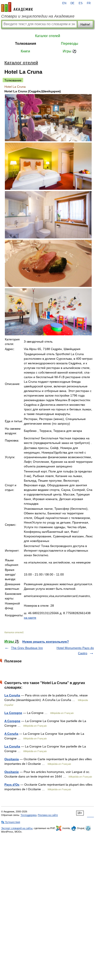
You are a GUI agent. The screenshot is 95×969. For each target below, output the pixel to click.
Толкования (25, 43)
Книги (25, 51)
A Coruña (11, 733)
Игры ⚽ (70, 51)
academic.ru (17, 7)
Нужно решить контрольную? (45, 641)
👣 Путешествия (10, 822)
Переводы (69, 43)
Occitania (11, 759)
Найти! (85, 24)
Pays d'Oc (11, 784)
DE (72, 3)
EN (64, 3)
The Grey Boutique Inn (27, 648)
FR (89, 3)
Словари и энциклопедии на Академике (37, 16)
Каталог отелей (47, 36)
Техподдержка (28, 815)
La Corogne (13, 713)
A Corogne (12, 721)
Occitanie (11, 772)
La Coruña (12, 695)
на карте (30, 617)
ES (81, 3)
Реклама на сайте (48, 815)
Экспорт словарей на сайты (16, 828)
